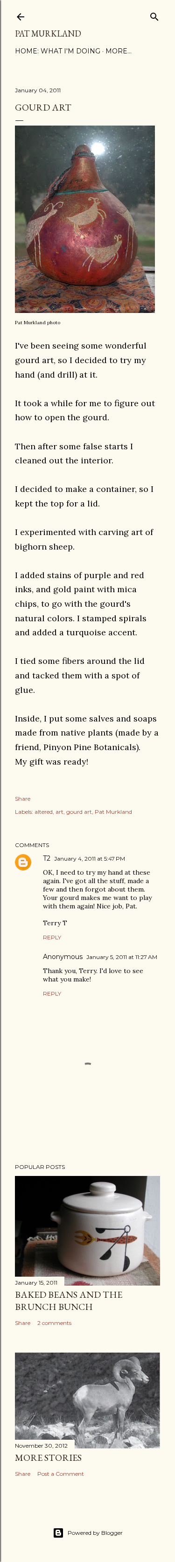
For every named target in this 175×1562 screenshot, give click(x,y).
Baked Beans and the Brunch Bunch (68, 1300)
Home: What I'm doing (57, 51)
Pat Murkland (48, 33)
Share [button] (22, 798)
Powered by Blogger (95, 1532)
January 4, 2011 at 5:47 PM (89, 858)
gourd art (79, 811)
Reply (52, 937)
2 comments (54, 1322)
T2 (46, 858)
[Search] (154, 15)
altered (44, 811)
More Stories (48, 1457)
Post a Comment (60, 1473)
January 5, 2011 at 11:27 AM (121, 956)
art (59, 811)
